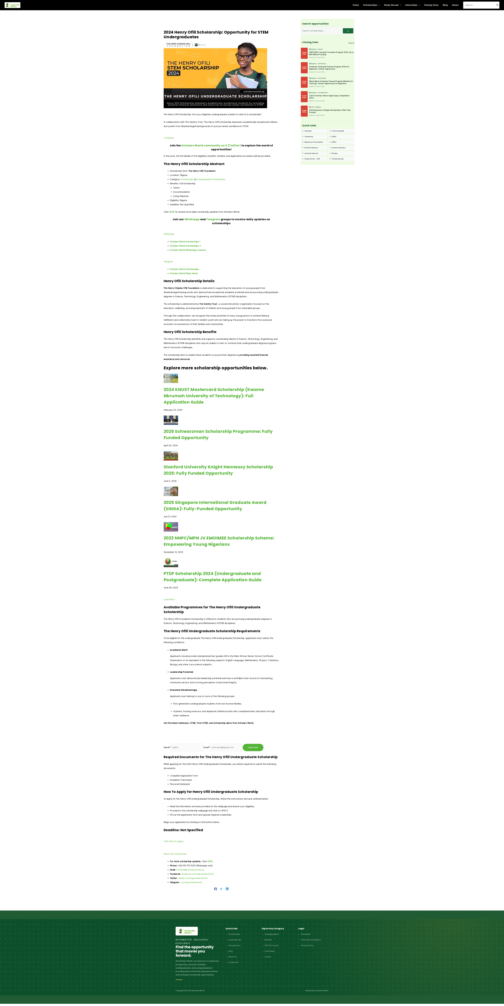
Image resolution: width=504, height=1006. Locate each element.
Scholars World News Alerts (184, 273)
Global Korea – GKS (312, 159)
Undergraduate (272, 934)
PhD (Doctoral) (271, 945)
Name (167, 747)
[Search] (497, 5)
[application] (378, 5)
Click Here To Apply (173, 841)
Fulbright (308, 131)
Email (206, 747)
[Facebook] (215, 888)
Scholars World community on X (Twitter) (211, 145)
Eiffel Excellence (311, 148)
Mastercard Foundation (313, 142)
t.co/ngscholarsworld (191, 882)
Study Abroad (235, 940)
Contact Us (234, 962)
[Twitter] (221, 888)
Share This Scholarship (175, 854)
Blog (231, 951)
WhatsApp (192, 219)
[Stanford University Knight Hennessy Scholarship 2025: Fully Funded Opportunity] (171, 455)
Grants (268, 957)
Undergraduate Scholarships (210, 179)
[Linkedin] (227, 888)
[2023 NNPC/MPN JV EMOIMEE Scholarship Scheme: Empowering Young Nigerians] (171, 526)
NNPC (334, 142)
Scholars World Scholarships (184, 269)
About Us (233, 957)
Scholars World (322, 990)
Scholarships (187, 179)
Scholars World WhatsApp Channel (188, 250)
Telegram (213, 219)
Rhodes (335, 153)
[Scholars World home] (187, 931)
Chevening (308, 136)
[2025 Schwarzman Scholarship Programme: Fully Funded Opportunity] (171, 420)
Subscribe (253, 747)
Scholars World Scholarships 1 (185, 241)
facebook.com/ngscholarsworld (197, 874)
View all (351, 43)
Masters (268, 940)
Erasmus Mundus (338, 148)
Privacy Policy (307, 945)
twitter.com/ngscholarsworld (192, 878)
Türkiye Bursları (338, 159)
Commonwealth (338, 131)
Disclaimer (306, 934)
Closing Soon (235, 945)
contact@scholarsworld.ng (190, 870)
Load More (169, 599)
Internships (270, 951)
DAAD (334, 136)
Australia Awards (311, 153)
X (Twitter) (169, 138)
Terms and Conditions (311, 940)
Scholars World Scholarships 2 (185, 246)
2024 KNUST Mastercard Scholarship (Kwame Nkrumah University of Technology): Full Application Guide (214, 396)
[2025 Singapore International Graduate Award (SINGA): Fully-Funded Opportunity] (171, 491)
